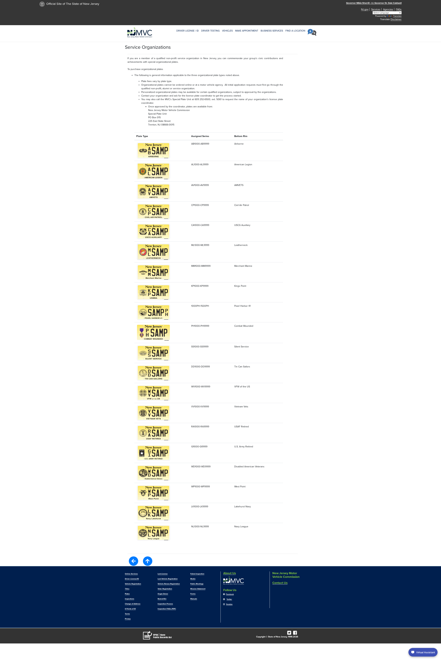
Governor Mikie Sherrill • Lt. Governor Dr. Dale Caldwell (374, 3)
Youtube (229, 604)
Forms (193, 594)
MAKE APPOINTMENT (246, 30)
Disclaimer (396, 19)
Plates (127, 594)
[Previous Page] (133, 560)
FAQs (399, 9)
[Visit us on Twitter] (289, 633)
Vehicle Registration (133, 584)
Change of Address (132, 604)
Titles (127, 589)
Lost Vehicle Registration (168, 579)
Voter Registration (165, 589)
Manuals (193, 599)
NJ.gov (364, 9)
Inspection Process (165, 604)
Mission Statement (197, 589)
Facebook (230, 594)
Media (192, 579)
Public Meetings (196, 584)
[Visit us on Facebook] (295, 633)
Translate (397, 16)
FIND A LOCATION (295, 30)
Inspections (129, 599)
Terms (127, 614)
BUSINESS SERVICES (272, 30)
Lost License (163, 574)
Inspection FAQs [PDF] (167, 609)
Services (375, 9)
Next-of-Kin (162, 599)
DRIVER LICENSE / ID (187, 30)
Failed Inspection (197, 574)
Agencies (388, 9)
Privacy (128, 619)
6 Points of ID (130, 609)
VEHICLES (227, 30)
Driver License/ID (132, 579)
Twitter (229, 599)
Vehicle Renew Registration (169, 584)
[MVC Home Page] (139, 32)
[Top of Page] (148, 561)
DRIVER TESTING (210, 30)
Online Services (131, 574)
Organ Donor (163, 594)
